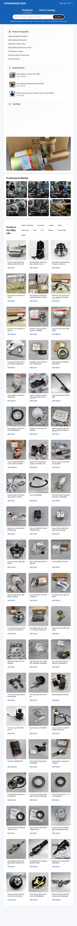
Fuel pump (25, 230)
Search (59, 17)
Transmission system (15, 51)
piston (26, 21)
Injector (50, 230)
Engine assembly (27, 225)
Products (27, 10)
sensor (31, 21)
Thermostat (62, 230)
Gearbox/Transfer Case (16, 44)
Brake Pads (54, 21)
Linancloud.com (15, 3)
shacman (36, 21)
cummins (42, 21)
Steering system (14, 59)
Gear (35, 230)
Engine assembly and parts (17, 36)
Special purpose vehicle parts (18, 55)
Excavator (41, 225)
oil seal (48, 21)
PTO (42, 230)
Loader (51, 225)
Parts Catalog (47, 10)
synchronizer (63, 21)
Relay (60, 225)
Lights (23, 235)
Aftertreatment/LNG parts (17, 40)
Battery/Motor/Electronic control (19, 47)
